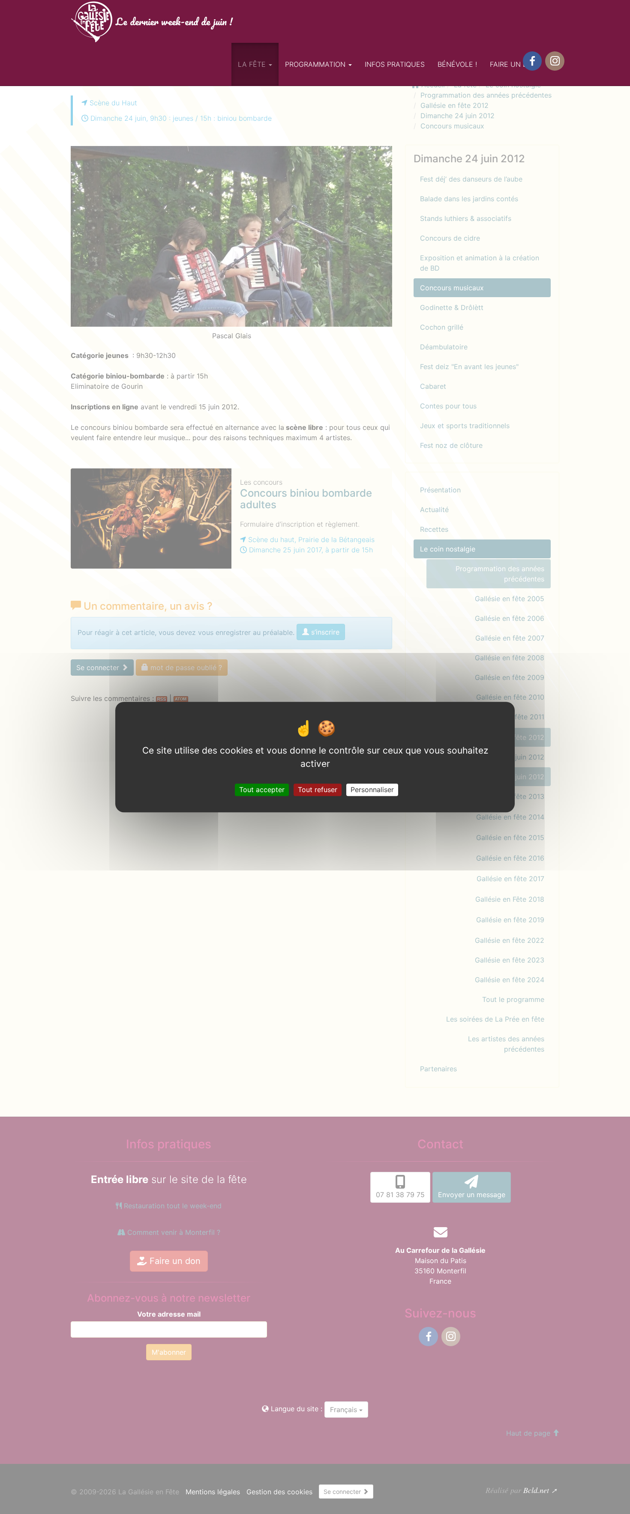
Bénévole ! (457, 64)
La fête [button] (253, 64)
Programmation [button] (316, 64)
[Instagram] (554, 61)
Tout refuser (317, 789)
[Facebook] (532, 61)
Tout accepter (262, 789)
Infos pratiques (395, 64)
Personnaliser (372, 789)
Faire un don (514, 64)
